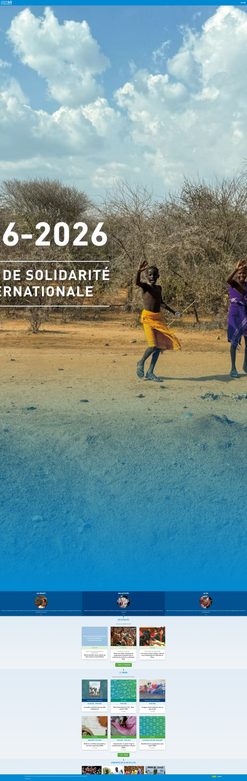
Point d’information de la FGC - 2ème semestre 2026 (123, 708)
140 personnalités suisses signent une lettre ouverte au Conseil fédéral (95, 656)
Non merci (220, 776)
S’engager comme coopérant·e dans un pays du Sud (152, 708)
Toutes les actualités (124, 665)
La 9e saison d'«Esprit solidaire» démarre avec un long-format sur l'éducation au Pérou (152, 655)
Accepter (214, 776)
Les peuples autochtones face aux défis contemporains (95, 708)
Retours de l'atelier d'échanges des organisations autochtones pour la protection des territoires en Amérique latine (123, 656)
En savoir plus (28, 778)
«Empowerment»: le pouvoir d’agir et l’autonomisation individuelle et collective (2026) (123, 745)
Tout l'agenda (124, 755)
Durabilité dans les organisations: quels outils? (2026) (152, 745)
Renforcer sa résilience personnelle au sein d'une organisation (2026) (95, 745)
